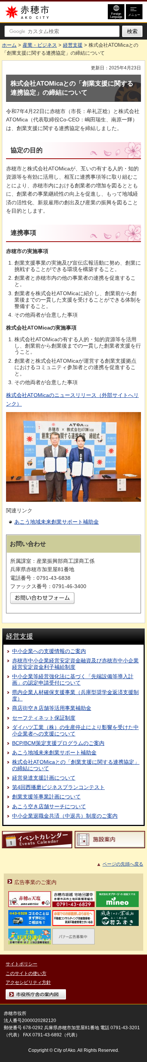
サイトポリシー (21, 964)
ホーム (9, 45)
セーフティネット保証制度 (43, 718)
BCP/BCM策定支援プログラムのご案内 (58, 743)
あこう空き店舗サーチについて (49, 806)
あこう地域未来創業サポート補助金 (56, 522)
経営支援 (73, 45)
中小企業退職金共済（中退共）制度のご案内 (65, 816)
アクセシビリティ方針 (28, 982)
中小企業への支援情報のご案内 (49, 651)
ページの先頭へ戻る (123, 864)
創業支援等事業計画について (46, 797)
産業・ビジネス (40, 45)
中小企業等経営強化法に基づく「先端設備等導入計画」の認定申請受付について (72, 679)
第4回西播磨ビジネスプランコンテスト (58, 787)
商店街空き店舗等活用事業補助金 (51, 708)
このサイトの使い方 (26, 973)
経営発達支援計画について (43, 778)
